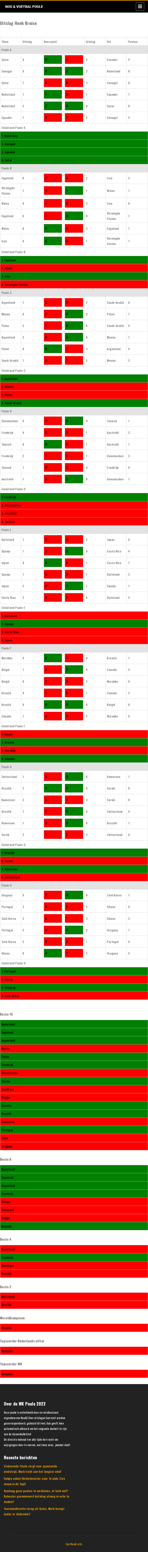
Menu (140, 7)
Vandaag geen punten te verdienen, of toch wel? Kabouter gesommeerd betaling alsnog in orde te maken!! (36, 1496)
